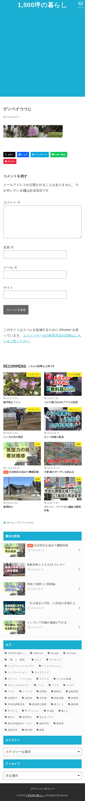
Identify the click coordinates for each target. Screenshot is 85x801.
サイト (8, 287)
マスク (11, 691)
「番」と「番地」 (17, 659)
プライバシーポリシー (42, 788)
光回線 (28, 698)
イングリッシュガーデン (21, 666)
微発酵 (74, 704)
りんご (38, 659)
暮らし (65, 710)
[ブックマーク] (40, 154)
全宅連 (43, 698)
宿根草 (74, 698)
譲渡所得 (12, 730)
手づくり (12, 710)
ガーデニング (41, 672)
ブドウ (55, 685)
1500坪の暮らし (17, 653)
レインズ (27, 691)
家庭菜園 (59, 698)
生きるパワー (46, 717)
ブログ (69, 685)
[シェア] (23, 154)
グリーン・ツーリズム (20, 678)
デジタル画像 (63, 678)
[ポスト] (9, 154)
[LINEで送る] (58, 154)
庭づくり (59, 704)
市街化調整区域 (16, 704)
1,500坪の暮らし (42, 4)
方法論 (50, 710)
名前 (8, 247)
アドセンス (55, 659)
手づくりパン (32, 710)
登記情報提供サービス (20, 723)
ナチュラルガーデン (19, 685)
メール (10, 267)
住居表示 (12, 698)
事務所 (57, 691)
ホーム (10, 522)
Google (55, 653)
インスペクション (51, 666)
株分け (11, 717)
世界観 (43, 691)
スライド (44, 678)
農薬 (41, 730)
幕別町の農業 (39, 704)
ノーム (40, 685)
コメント (11, 202)
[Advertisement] (42, 54)
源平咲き (27, 717)
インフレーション (17, 672)
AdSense (38, 653)
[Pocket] (9, 161)
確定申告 (44, 723)
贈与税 (28, 730)
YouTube (71, 653)
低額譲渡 (73, 691)
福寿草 (60, 723)
